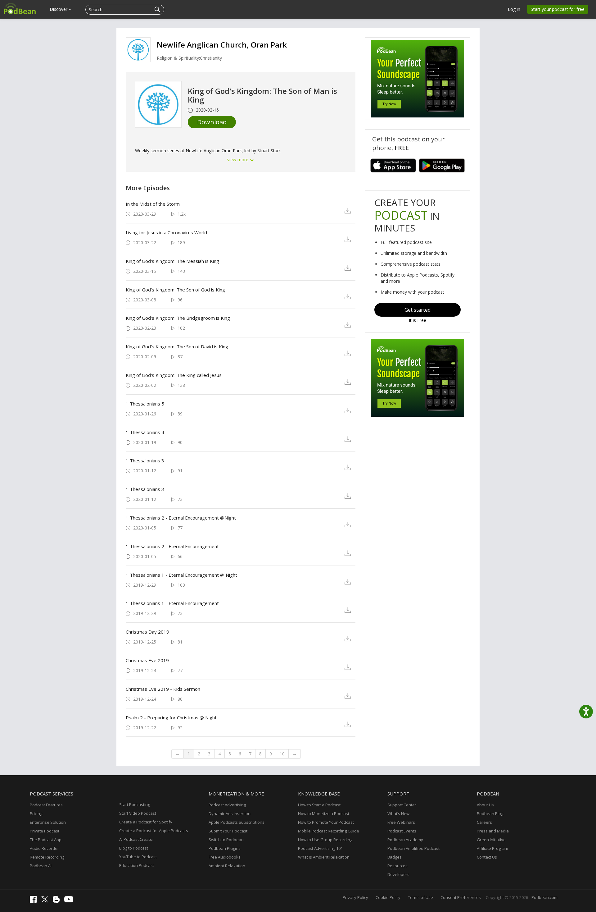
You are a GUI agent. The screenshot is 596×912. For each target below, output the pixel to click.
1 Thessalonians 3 (145, 460)
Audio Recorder (44, 848)
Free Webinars (401, 822)
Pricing (36, 813)
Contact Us (487, 857)
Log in (514, 9)
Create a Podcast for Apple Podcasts (153, 830)
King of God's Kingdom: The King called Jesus (174, 375)
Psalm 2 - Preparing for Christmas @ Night (171, 717)
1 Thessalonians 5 (145, 403)
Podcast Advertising (227, 805)
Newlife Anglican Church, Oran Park (222, 44)
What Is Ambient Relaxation (324, 857)
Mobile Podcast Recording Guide (328, 831)
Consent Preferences (460, 897)
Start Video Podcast (137, 813)
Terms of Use (420, 897)
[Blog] (58, 901)
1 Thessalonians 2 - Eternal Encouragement (172, 546)
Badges (394, 857)
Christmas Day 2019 (147, 632)
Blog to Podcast (133, 848)
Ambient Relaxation (227, 865)
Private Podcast (44, 831)
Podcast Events (401, 831)
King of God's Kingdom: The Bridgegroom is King (178, 318)
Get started (417, 309)
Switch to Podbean (226, 839)
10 (282, 754)
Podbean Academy (405, 839)
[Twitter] (46, 901)
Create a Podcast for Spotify (145, 822)
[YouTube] (70, 901)
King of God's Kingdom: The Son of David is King (177, 346)
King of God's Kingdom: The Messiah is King (172, 261)
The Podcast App (45, 839)
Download (212, 122)
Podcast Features (46, 805)
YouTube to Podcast (138, 856)
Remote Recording (47, 857)
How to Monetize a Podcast (323, 813)
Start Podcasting (134, 804)
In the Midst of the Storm (153, 204)
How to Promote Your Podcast (326, 822)
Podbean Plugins (225, 848)
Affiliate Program (492, 848)
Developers (398, 874)
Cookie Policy (388, 897)
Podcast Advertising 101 (320, 848)
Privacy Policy (355, 897)
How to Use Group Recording (325, 839)
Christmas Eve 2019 (147, 660)
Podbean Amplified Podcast (413, 848)
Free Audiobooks (225, 857)
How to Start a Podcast (319, 805)
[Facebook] (35, 901)
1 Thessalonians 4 (145, 432)
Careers (484, 822)
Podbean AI (41, 865)
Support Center (401, 805)
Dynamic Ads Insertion (230, 813)
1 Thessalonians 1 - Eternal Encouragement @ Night (181, 575)
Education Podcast (136, 865)
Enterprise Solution (48, 822)
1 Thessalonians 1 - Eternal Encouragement (172, 603)
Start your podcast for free (558, 9)
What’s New (398, 813)
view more (238, 160)
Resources (397, 865)
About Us (485, 805)
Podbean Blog (490, 813)
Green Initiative (491, 839)
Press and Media (493, 831)
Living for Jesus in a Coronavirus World (166, 232)
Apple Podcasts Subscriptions (236, 822)
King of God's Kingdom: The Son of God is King (175, 289)
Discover (59, 9)
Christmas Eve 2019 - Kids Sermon (163, 689)
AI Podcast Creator (136, 839)
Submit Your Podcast (228, 831)
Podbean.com (544, 897)
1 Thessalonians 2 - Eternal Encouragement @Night (181, 517)
